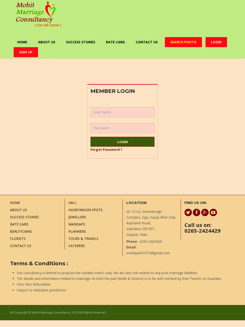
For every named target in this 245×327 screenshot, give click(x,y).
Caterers (76, 245)
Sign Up (25, 52)
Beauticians (21, 231)
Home (22, 42)
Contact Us (147, 42)
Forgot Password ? (106, 149)
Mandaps (76, 224)
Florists (18, 238)
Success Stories (80, 42)
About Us (46, 42)
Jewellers (77, 217)
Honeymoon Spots (85, 210)
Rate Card (115, 42)
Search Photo (183, 42)
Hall (72, 202)
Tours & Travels (83, 238)
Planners (77, 231)
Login (216, 42)
